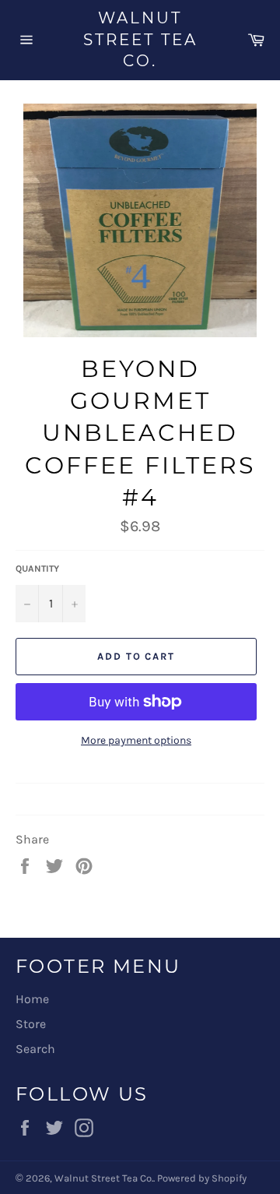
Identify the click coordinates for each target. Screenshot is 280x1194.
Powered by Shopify (202, 1178)
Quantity (37, 568)
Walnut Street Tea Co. (140, 39)
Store (31, 1023)
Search (35, 1048)
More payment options (136, 740)
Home (32, 998)
